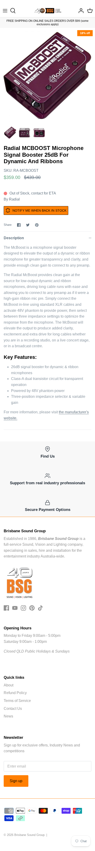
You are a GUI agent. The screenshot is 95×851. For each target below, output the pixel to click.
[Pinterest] (32, 608)
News (8, 716)
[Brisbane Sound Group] (47, 10)
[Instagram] (23, 608)
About (8, 685)
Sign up (16, 781)
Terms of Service (17, 701)
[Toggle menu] (5, 11)
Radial (14, 199)
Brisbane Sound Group (29, 835)
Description (14, 238)
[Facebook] (6, 608)
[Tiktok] (40, 608)
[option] (47, 75)
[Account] (80, 11)
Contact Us (13, 709)
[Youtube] (15, 608)
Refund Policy (15, 693)
